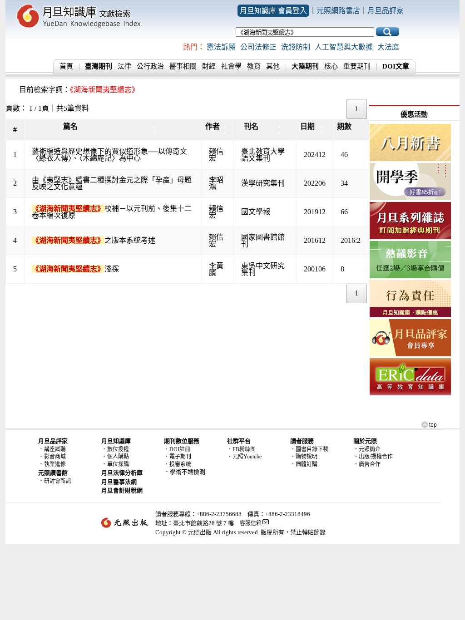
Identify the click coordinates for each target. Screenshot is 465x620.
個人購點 (118, 456)
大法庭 (388, 47)
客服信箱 (251, 523)
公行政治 (150, 66)
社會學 (231, 66)
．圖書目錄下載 (309, 449)
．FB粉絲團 (241, 449)
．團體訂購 (303, 464)
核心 (331, 66)
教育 (254, 66)
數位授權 (118, 449)
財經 (209, 66)
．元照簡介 (367, 449)
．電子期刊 (177, 456)
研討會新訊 (57, 481)
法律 (124, 66)
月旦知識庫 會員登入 (273, 11)
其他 (273, 66)
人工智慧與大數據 (344, 47)
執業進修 (55, 464)
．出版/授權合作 (373, 456)
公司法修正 (258, 47)
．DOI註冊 (177, 449)
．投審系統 (177, 464)
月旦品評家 (385, 11)
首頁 (66, 66)
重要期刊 (357, 66)
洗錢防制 (295, 47)
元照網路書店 (338, 11)
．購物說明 (303, 456)
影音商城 (55, 456)
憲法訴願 (221, 47)
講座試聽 (55, 449)
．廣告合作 (367, 464)
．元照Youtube (244, 456)
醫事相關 (183, 66)
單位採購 (118, 464)
